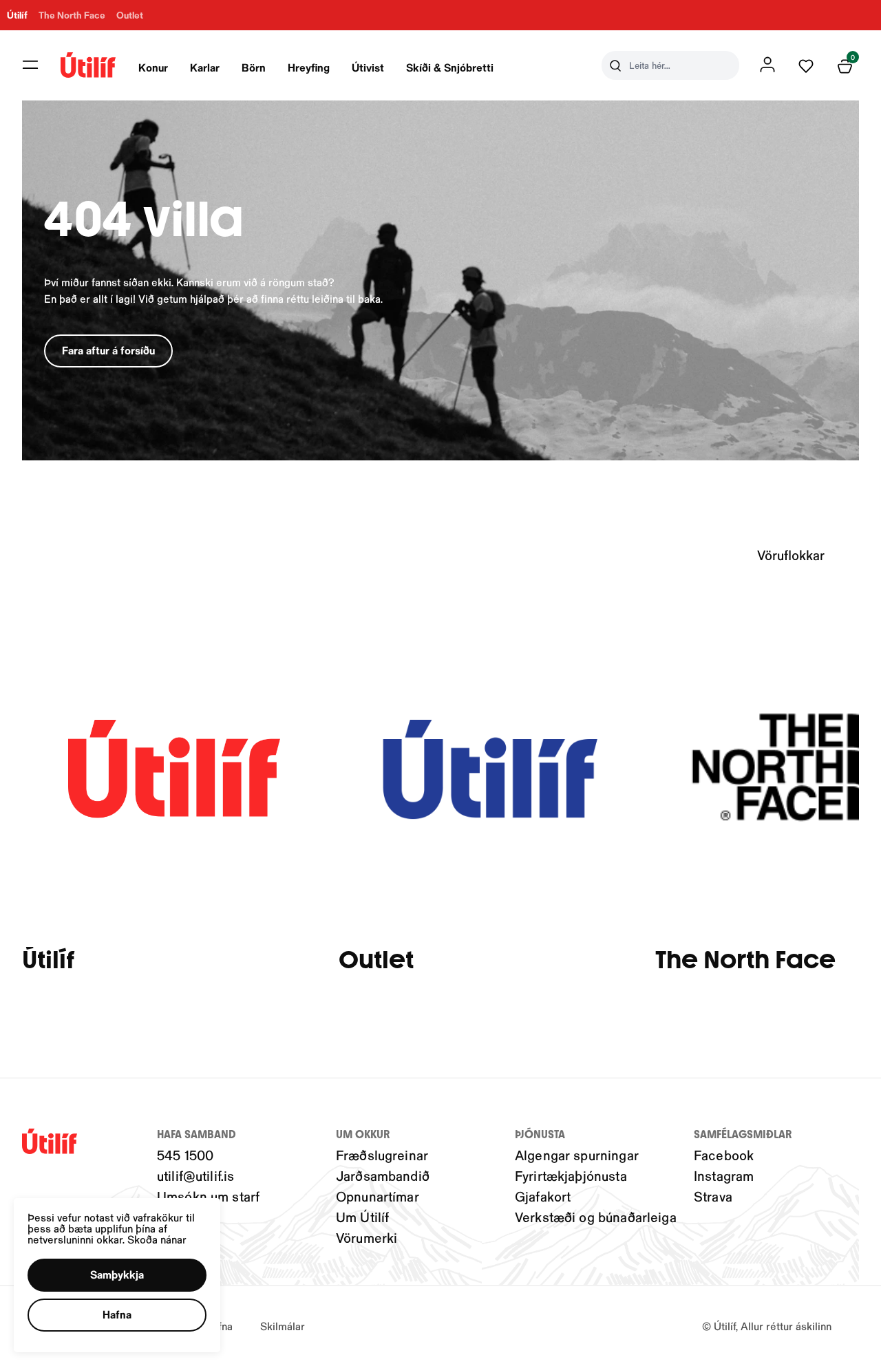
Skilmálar (282, 1325)
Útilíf (48, 960)
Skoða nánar (157, 1239)
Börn (254, 67)
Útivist (368, 67)
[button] (30, 64)
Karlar (205, 67)
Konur (153, 67)
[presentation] (153, 65)
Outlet (376, 960)
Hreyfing (309, 67)
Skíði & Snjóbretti (449, 67)
